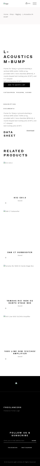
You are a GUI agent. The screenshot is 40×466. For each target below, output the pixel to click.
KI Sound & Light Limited (14, 462)
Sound (29, 92)
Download (30, 131)
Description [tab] (10, 104)
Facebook (13, 447)
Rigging (20, 92)
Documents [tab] (9, 108)
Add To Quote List (16, 85)
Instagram (26, 447)
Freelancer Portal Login (12, 411)
